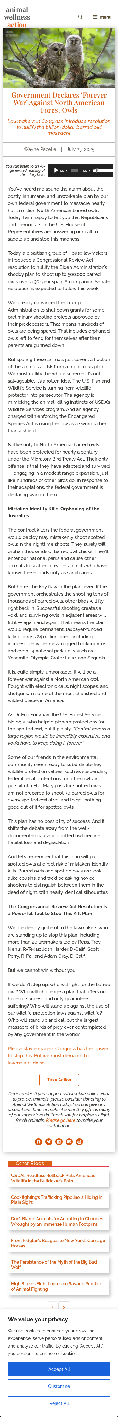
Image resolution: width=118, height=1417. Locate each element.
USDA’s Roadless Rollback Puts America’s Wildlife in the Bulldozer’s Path (53, 1178)
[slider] (104, 170)
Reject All (59, 1403)
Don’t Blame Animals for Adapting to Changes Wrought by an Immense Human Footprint (57, 1221)
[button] (38, 1142)
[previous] (52, 1307)
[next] (64, 1307)
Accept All (59, 1369)
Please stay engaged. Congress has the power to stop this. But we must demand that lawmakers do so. (58, 1056)
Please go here (61, 1120)
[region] (59, 1363)
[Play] (56, 170)
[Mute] (96, 170)
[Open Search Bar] (80, 17)
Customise (59, 1386)
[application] (80, 170)
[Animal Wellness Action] (17, 17)
